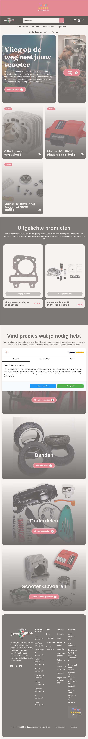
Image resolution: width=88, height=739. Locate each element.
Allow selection (43, 386)
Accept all (70, 386)
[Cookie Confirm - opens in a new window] (76, 352)
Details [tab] (72, 359)
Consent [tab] (16, 359)
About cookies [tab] (44, 359)
